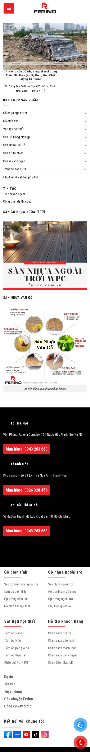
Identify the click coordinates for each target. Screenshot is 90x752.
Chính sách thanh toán (62, 648)
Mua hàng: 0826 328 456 (27, 490)
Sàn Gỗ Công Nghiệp (16, 137)
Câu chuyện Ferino (18, 699)
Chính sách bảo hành (61, 640)
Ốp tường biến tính (16, 599)
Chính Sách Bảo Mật (61, 663)
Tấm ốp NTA (12, 640)
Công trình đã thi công (17, 201)
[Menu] (9, 8)
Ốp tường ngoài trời (60, 599)
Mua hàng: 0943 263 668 (27, 449)
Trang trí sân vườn (15, 169)
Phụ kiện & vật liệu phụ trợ (20, 177)
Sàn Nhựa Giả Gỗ (14, 145)
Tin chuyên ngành (14, 194)
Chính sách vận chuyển (62, 655)
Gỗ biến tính (10, 121)
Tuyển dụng (13, 691)
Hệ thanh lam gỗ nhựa (62, 592)
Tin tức (10, 189)
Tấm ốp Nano (13, 633)
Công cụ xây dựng (17, 706)
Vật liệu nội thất (13, 129)
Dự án (8, 677)
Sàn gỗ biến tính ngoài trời (21, 584)
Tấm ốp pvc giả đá (16, 648)
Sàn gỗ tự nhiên (13, 153)
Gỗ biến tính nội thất (17, 606)
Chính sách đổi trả (59, 633)
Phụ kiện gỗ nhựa (59, 606)
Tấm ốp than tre (14, 655)
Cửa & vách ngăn (14, 161)
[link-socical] (8, 734)
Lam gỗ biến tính (15, 592)
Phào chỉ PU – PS (16, 663)
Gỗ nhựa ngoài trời (15, 113)
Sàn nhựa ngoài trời (60, 584)
